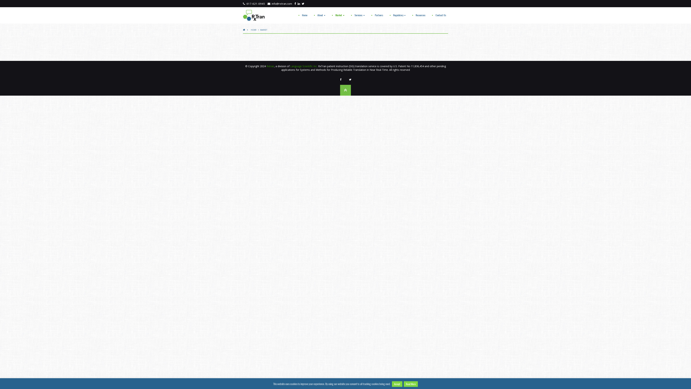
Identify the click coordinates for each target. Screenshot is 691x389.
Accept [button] (397, 384)
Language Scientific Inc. (303, 66)
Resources (420, 15)
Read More (411, 384)
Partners (379, 15)
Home (304, 15)
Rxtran (270, 66)
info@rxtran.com (281, 3)
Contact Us (440, 15)
